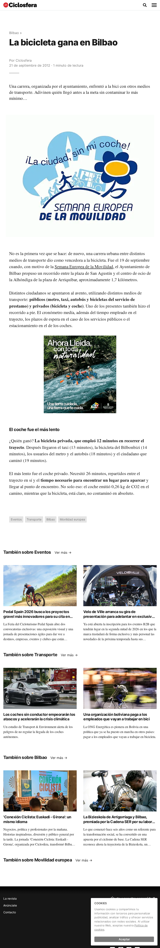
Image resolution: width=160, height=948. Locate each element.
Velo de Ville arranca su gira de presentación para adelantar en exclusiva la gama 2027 (118, 616)
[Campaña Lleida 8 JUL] (80, 374)
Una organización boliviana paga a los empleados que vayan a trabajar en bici (116, 716)
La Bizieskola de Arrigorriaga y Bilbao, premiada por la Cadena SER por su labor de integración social (117, 821)
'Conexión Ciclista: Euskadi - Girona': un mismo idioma (37, 819)
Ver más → (63, 552)
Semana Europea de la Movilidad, (84, 266)
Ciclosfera (24, 60)
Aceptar (124, 939)
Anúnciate (10, 905)
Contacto (9, 912)
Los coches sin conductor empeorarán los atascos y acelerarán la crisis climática (39, 716)
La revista (10, 898)
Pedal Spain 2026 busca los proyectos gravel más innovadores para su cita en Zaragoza (36, 616)
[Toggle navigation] (154, 5)
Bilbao (14, 33)
